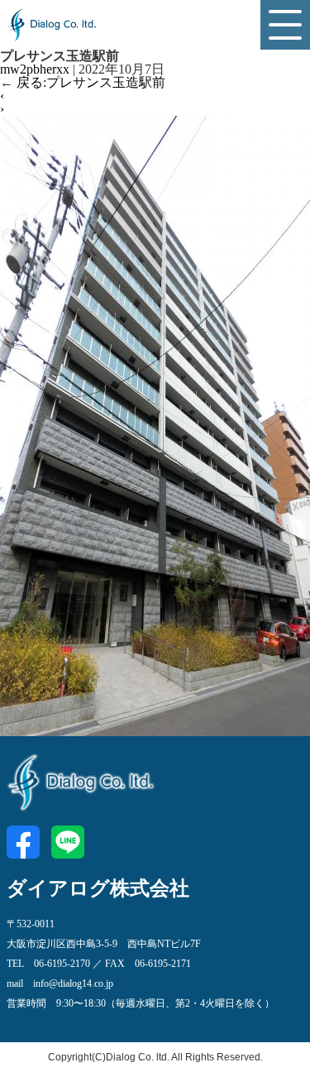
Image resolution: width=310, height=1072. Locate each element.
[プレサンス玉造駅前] (155, 729)
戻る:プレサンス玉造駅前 (82, 82)
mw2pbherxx (34, 69)
